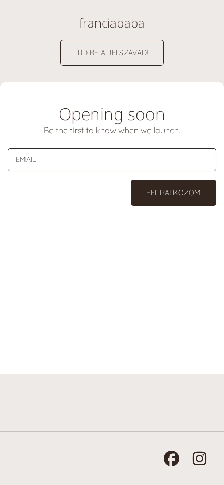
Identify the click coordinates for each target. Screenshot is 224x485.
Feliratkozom (173, 192)
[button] (112, 53)
